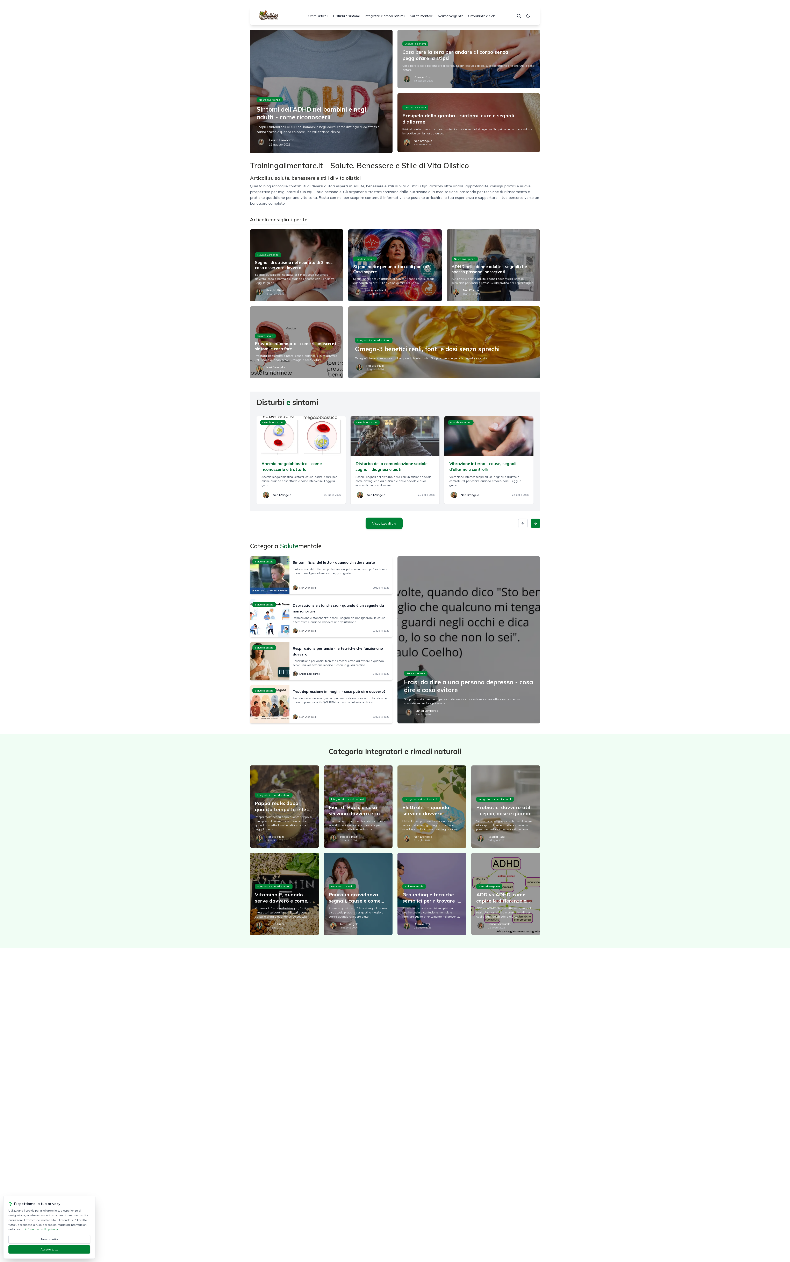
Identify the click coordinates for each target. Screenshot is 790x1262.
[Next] (535, 523)
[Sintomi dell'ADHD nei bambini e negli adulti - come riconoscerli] (321, 91)
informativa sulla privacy (41, 1229)
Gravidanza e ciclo (482, 16)
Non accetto (49, 1239)
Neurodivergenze (450, 16)
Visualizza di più (384, 523)
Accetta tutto (49, 1249)
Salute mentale (421, 16)
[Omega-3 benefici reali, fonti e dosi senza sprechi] (444, 342)
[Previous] (523, 523)
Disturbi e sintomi (346, 16)
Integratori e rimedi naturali (385, 16)
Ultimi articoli (318, 16)
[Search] (519, 16)
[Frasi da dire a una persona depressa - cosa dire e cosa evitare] (468, 639)
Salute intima (265, 335)
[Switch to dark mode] (528, 16)
